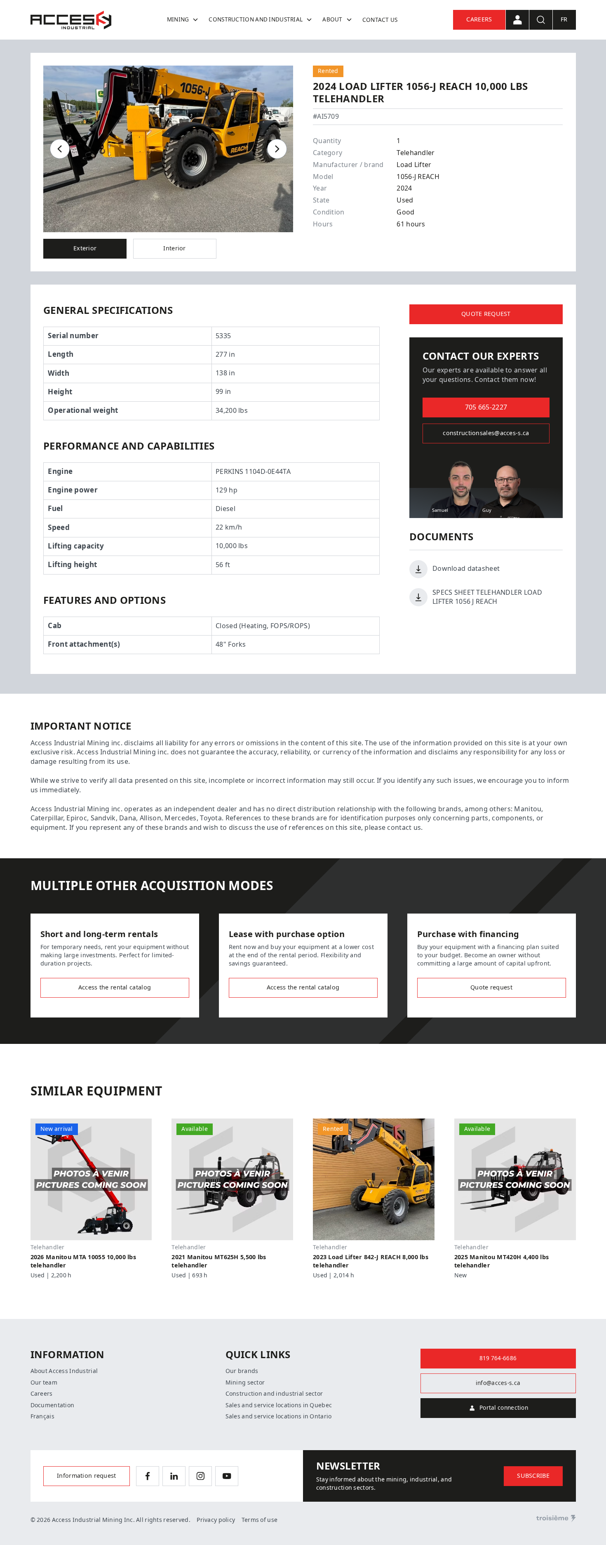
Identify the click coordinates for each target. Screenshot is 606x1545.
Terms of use (259, 1520)
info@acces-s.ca (498, 1383)
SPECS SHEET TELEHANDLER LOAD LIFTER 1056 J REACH (487, 597)
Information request (86, 1475)
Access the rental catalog (114, 987)
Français (42, 1416)
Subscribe (533, 1475)
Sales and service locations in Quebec (278, 1405)
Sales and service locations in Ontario (278, 1416)
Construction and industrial (256, 19)
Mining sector (245, 1382)
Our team (44, 1382)
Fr (564, 19)
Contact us (380, 19)
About (332, 19)
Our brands (241, 1371)
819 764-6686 (498, 1358)
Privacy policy (216, 1520)
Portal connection (503, 1407)
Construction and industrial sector (274, 1393)
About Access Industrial (64, 1371)
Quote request (486, 314)
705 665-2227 (486, 407)
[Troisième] (556, 1518)
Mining (178, 19)
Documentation (53, 1405)
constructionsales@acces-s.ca (486, 433)
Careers (479, 19)
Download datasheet (466, 568)
